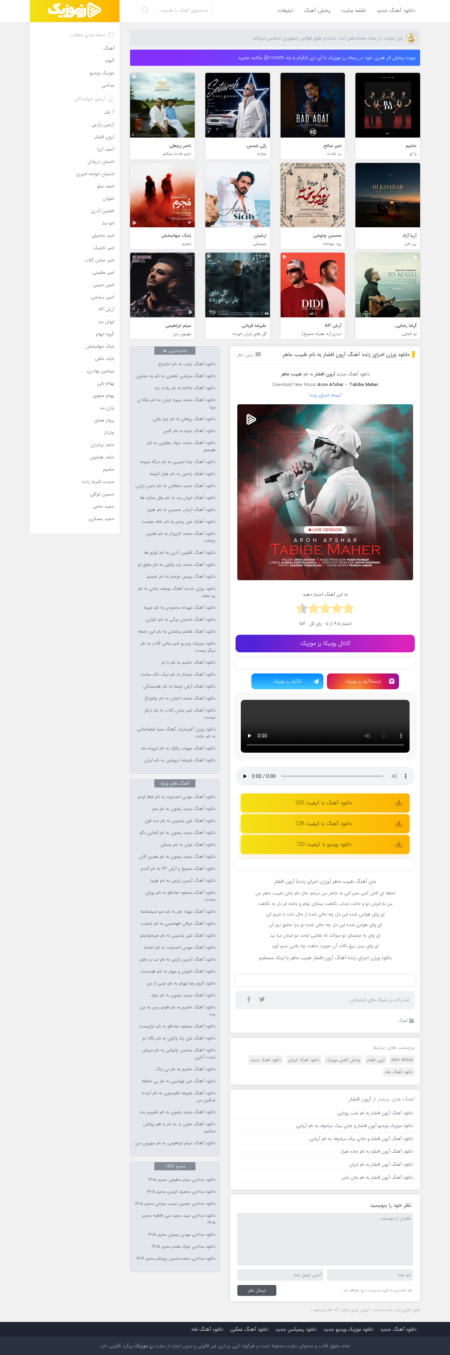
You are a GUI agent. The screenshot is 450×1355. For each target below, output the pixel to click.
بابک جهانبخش (100, 346)
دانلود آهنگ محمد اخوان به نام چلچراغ (180, 698)
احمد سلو (105, 186)
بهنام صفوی (103, 395)
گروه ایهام (105, 334)
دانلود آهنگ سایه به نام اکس (189, 431)
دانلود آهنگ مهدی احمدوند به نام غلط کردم (177, 796)
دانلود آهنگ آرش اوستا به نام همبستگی (179, 686)
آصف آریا (105, 149)
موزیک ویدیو (102, 73)
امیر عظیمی (103, 272)
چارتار (109, 432)
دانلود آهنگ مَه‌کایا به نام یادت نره (185, 388)
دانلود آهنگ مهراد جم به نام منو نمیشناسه (178, 911)
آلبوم (109, 60)
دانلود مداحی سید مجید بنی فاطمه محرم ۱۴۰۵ (179, 1219)
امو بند (108, 223)
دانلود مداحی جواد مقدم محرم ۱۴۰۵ (184, 1246)
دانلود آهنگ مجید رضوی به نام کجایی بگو (178, 832)
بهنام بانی (105, 383)
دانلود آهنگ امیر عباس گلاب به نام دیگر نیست (180, 714)
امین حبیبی (103, 285)
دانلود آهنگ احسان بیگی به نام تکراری (180, 619)
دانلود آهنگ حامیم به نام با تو (188, 662)
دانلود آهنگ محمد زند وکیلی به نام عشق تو (177, 564)
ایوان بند (106, 321)
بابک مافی (104, 358)
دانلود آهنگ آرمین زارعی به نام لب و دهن (177, 959)
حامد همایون (102, 457)
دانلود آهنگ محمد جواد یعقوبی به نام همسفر (181, 446)
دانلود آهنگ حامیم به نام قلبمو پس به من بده (178, 1011)
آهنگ (403, 1163)
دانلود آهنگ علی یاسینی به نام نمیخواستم (178, 935)
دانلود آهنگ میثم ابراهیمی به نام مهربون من (175, 1143)
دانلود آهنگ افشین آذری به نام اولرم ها (180, 552)
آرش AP (106, 309)
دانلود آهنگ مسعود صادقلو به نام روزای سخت (180, 896)
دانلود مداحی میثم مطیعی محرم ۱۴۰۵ (182, 1179)
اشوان (108, 198)
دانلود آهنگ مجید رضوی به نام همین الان (177, 856)
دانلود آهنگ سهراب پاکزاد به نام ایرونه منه (178, 748)
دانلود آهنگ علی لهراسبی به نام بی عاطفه (179, 1081)
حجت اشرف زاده (98, 482)
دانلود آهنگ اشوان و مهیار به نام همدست (178, 971)
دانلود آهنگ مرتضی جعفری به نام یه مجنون (176, 376)
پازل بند (106, 408)
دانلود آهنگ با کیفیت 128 (323, 823)
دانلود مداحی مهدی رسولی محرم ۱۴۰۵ (182, 1234)
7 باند (109, 112)
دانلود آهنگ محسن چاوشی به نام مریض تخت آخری (179, 1054)
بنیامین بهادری (100, 371)
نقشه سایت (353, 10)
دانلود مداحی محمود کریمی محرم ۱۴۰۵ (181, 1191)
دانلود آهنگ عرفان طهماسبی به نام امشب (178, 923)
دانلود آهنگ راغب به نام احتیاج (187, 364)
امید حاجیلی (102, 235)
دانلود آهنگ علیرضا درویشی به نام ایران (180, 760)
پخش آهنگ (317, 10)
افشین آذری (102, 211)
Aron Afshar (402, 1202)
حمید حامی (103, 506)
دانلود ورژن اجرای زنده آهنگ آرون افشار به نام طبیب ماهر (346, 354)
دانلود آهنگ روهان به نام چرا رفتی (184, 419)
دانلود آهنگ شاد (399, 1214)
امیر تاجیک (103, 248)
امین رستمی (102, 297)
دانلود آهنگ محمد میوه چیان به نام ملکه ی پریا (176, 404)
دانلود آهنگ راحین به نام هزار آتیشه (183, 473)
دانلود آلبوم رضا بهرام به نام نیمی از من (181, 983)
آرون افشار (376, 1202)
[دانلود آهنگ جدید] (75, 11)
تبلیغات (285, 10)
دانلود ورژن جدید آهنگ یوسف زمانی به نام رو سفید (177, 592)
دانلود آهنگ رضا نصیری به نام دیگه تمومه (178, 462)
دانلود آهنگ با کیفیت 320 (323, 803)
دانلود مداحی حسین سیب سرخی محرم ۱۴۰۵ (175, 1203)
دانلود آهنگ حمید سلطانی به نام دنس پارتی (175, 485)
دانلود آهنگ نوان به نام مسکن (188, 844)
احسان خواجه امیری (95, 174)
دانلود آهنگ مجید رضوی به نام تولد (183, 995)
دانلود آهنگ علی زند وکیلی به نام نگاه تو (179, 1038)
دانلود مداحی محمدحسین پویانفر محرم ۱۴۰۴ (176, 1258)
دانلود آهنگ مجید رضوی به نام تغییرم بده (178, 1112)
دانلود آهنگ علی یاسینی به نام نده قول (180, 820)
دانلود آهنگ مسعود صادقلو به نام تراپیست (177, 1026)
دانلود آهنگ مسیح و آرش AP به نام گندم (178, 868)
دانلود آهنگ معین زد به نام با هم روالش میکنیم (179, 1128)
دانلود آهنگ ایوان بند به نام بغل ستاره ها (178, 497)
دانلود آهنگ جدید (396, 10)
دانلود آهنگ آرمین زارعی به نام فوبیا (183, 880)
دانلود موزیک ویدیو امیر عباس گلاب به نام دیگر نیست (178, 647)
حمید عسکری (101, 519)
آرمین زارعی (102, 124)
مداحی (108, 85)
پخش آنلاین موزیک (343, 1202)
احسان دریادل (101, 161)
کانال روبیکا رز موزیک (325, 643)
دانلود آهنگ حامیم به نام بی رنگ (185, 1069)
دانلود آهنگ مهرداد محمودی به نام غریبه (180, 607)
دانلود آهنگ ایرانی (304, 1202)
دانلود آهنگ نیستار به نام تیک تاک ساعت (178, 674)
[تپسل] (275, 666)
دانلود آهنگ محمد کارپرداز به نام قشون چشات (181, 537)
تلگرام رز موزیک (287, 681)
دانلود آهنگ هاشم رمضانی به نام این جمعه (177, 631)
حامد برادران (102, 445)
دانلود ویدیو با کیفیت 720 (324, 844)
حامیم (108, 469)
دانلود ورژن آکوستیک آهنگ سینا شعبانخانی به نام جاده (176, 733)
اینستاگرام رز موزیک (363, 681)
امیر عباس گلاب (99, 260)
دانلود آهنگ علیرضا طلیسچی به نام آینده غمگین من (179, 1097)
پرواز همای (104, 420)
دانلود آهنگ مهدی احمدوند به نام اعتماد (179, 947)
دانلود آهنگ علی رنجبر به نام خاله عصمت (178, 521)
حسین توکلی (102, 494)
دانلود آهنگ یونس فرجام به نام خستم (181, 576)
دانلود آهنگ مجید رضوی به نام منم (184, 808)
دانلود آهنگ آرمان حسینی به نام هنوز (181, 509)
